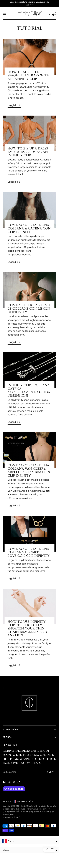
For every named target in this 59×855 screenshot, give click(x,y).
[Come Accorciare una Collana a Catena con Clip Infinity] (29, 210)
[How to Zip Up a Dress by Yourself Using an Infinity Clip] (29, 133)
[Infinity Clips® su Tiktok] (19, 782)
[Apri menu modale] (4, 13)
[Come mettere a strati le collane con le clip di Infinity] (29, 290)
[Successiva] (54, 3)
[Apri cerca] (48, 13)
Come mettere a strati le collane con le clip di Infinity (29, 308)
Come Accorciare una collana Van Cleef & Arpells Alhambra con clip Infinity (29, 470)
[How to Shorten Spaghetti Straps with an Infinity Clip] (29, 57)
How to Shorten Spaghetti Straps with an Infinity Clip (28, 75)
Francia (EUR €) (24, 801)
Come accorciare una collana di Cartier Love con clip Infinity (28, 552)
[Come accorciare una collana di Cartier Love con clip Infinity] (29, 534)
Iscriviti (51, 772)
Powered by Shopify (12, 817)
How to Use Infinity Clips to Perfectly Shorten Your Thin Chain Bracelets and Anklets (27, 628)
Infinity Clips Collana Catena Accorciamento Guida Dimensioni (29, 390)
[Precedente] (4, 3)
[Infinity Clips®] (29, 13)
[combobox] (29, 841)
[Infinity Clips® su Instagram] (9, 782)
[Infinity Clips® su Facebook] (4, 782)
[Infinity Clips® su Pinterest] (14, 782)
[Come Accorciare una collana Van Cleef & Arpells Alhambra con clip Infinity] (29, 450)
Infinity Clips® (26, 806)
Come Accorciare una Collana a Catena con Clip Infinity (29, 228)
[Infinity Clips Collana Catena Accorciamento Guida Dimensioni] (29, 370)
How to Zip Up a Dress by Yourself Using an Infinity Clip (28, 151)
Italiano (6, 801)
